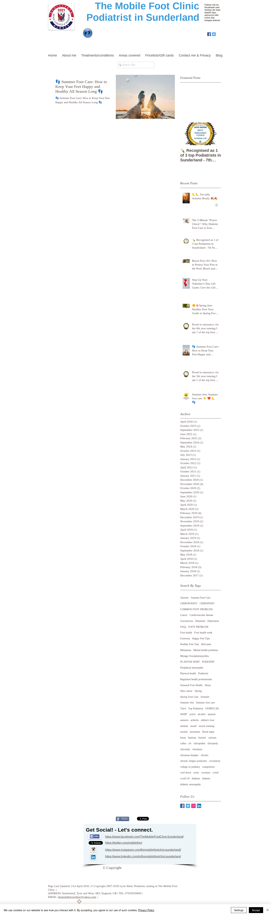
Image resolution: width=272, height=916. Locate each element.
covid (215, 772)
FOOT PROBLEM (198, 627)
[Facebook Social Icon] (209, 34)
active (192, 714)
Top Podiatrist (195, 708)
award (193, 726)
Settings (239, 910)
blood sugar (208, 731)
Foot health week (203, 632)
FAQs (183, 627)
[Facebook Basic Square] (182, 806)
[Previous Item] (186, 134)
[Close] (267, 910)
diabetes (196, 778)
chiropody (212, 743)
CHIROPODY (207, 603)
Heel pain (206, 644)
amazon (212, 714)
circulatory (214, 761)
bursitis (202, 737)
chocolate (185, 749)
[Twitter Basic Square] (188, 806)
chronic (205, 755)
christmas (197, 749)
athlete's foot (207, 720)
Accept (256, 910)
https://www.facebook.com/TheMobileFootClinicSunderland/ (144, 836)
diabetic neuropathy (190, 784)
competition (208, 766)
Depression (213, 621)
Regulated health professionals (196, 679)
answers (184, 720)
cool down (185, 772)
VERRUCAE (212, 708)
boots (183, 737)
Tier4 (183, 708)
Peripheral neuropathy (191, 667)
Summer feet (187, 702)
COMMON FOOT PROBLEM (196, 609)
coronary (205, 772)
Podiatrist (203, 673)
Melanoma (185, 650)
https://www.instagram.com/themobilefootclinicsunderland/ (143, 849)
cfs (189, 743)
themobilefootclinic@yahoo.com (77, 897)
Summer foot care (205, 702)
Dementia (200, 621)
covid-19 (184, 778)
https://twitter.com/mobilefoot (123, 842)
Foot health (186, 632)
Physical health (188, 673)
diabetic (206, 778)
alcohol (201, 714)
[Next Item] (215, 134)
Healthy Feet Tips (189, 644)
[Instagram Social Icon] (193, 806)
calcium (212, 737)
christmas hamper (189, 755)
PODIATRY (208, 661)
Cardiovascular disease (201, 615)
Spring (198, 691)
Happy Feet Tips (201, 638)
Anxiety (184, 597)
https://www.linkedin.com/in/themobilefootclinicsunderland (143, 856)
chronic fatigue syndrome (193, 761)
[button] (69, 55)
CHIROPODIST (188, 603)
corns (196, 772)
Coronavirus (186, 621)
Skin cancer (186, 691)
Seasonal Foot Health (191, 685)
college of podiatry (190, 766)
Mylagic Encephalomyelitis (194, 656)
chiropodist (199, 743)
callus (183, 743)
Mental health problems (205, 650)
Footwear (185, 638)
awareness (195, 731)
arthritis (195, 720)
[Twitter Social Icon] (214, 34)
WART (183, 714)
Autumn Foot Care (200, 597)
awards (183, 731)
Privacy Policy (146, 910)
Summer (205, 696)
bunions (192, 737)
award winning (206, 726)
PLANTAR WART (190, 661)
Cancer (183, 615)
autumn (184, 726)
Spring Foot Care (189, 696)
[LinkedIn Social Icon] (199, 806)
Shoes (208, 685)
